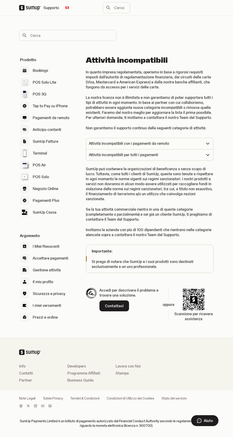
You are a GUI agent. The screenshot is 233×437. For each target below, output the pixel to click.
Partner (25, 380)
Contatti (26, 373)
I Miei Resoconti (46, 246)
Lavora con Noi (128, 366)
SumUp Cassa (44, 212)
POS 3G (39, 94)
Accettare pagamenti (50, 258)
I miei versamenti (47, 305)
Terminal (40, 153)
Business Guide (80, 380)
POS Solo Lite (44, 82)
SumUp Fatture (45, 141)
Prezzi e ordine (45, 317)
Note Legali (27, 398)
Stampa (122, 373)
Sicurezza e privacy (49, 293)
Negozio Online (45, 188)
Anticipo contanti (47, 129)
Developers (76, 366)
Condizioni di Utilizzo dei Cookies (130, 398)
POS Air (39, 165)
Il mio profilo (43, 282)
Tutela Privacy (53, 398)
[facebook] (21, 406)
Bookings (40, 70)
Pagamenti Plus (46, 200)
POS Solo (41, 177)
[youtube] (43, 406)
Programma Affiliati (83, 373)
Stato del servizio (174, 398)
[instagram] (35, 406)
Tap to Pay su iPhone (50, 106)
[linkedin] (50, 406)
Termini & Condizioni (84, 398)
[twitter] (28, 406)
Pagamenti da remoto (51, 117)
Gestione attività (47, 270)
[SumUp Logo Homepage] (31, 7)
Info (22, 366)
